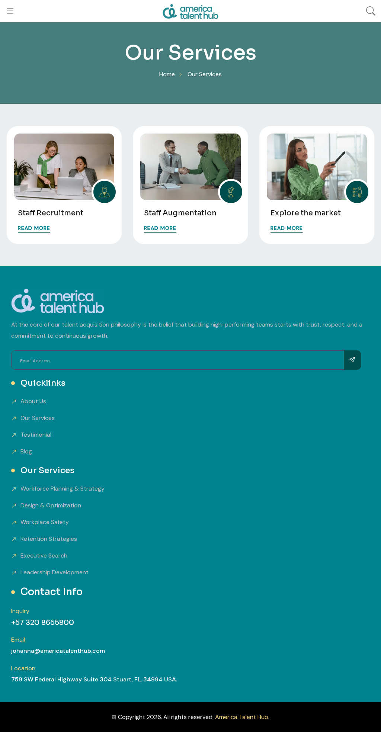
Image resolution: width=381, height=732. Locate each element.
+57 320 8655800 (42, 622)
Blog (26, 451)
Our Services (37, 418)
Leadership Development (54, 572)
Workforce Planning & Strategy (62, 488)
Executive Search (43, 555)
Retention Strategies (48, 539)
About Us (33, 401)
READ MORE (34, 228)
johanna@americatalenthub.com (58, 651)
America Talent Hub (241, 717)
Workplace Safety (44, 522)
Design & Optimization (50, 505)
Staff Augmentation (180, 213)
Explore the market (305, 213)
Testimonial (35, 435)
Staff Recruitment (50, 213)
